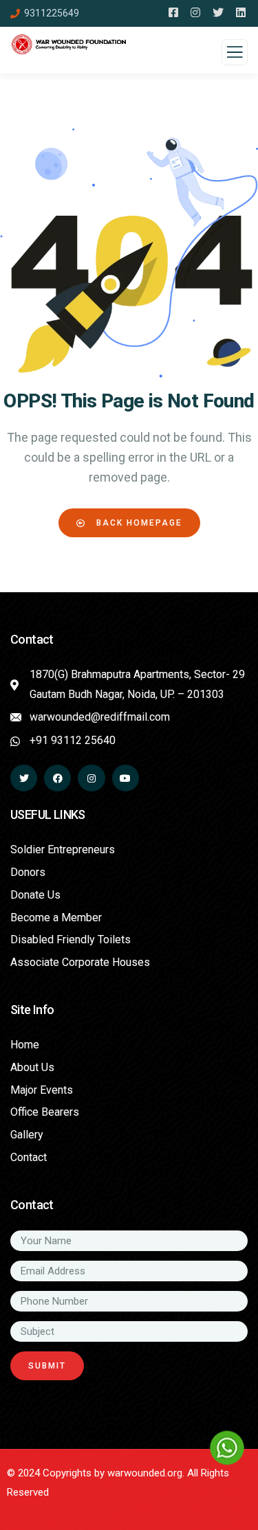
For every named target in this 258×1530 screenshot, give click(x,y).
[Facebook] (57, 778)
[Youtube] (125, 778)
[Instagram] (91, 778)
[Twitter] (23, 778)
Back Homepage (137, 523)
